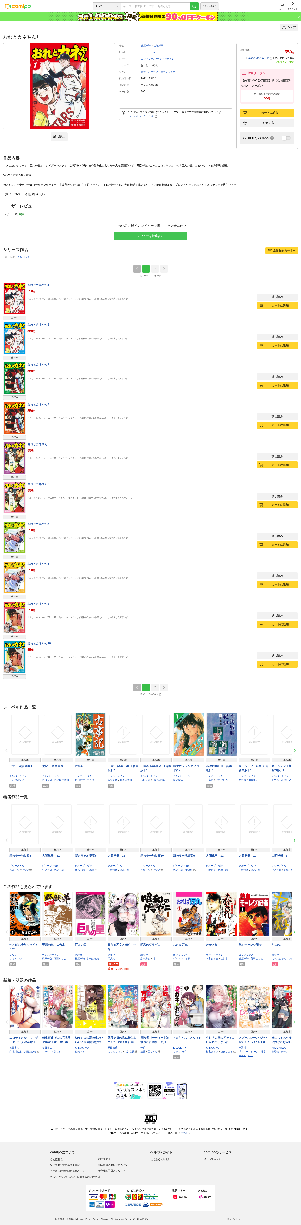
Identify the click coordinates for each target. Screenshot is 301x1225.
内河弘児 (130, 1051)
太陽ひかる (30, 1051)
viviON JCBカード (258, 58)
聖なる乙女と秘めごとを (122, 947)
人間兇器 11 (215, 855)
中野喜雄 (47, 869)
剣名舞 (242, 779)
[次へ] (164, 269)
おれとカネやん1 (38, 284)
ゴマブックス (246, 954)
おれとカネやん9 (38, 603)
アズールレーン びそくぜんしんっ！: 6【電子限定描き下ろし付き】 (253, 1040)
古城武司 (159, 45)
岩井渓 (90, 779)
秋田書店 (14, 1047)
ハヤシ (46, 1051)
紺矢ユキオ (81, 1051)
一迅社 (144, 1047)
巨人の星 (80, 944)
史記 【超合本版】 (54, 766)
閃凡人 (111, 958)
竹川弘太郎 (126, 779)
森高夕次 (145, 958)
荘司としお (257, 958)
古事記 (79, 766)
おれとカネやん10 (39, 643)
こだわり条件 (209, 6)
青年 (143, 71)
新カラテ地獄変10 (152, 855)
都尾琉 (275, 1051)
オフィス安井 (180, 954)
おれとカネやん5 (38, 444)
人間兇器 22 (116, 855)
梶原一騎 (146, 45)
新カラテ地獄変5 (86, 855)
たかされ (211, 944)
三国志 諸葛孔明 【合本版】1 (155, 768)
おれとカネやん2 (38, 324)
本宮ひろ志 (212, 958)
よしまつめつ (115, 1051)
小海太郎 (57, 1051)
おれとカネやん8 (38, 563)
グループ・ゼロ (18, 865)
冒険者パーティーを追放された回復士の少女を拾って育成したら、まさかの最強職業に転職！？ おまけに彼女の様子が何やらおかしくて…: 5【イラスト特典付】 (155, 1040)
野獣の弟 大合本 (53, 944)
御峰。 (285, 1051)
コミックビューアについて (141, 116)
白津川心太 (15, 1051)
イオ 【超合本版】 (21, 766)
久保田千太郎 (61, 779)
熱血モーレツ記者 (250, 944)
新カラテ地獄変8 (20, 855)
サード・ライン (214, 954)
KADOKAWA (82, 1047)
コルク (13, 954)
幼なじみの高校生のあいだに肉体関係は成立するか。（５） (89, 1040)
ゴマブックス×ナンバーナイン (157, 58)
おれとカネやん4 (38, 404)
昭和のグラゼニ (150, 944)
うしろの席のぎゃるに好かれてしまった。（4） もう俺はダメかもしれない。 (221, 1040)
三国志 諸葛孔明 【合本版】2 (123, 768)
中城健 (25, 869)
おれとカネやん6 (38, 484)
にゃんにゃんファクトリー (286, 958)
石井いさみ (60, 958)
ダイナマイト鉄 (181, 958)
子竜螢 (209, 779)
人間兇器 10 (247, 855)
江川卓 (224, 958)
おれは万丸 (180, 944)
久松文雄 (47, 779)
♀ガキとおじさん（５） (188, 1037)
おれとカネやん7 (38, 523)
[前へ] (137, 269)
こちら (185, 1133)
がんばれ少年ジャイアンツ (23, 947)
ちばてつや (15, 958)
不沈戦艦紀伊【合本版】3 (219, 768)
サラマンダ (179, 1051)
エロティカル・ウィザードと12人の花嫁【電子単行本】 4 (23, 1040)
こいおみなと (16, 779)
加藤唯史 (253, 779)
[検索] (194, 6)
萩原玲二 (178, 779)
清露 (142, 1051)
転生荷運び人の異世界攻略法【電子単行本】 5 (57, 1040)
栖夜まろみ (212, 1051)
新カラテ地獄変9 (184, 855)
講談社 (78, 954)
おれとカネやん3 (38, 364)
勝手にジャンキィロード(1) (187, 768)
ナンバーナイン (149, 52)
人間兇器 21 (51, 855)
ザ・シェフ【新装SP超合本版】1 (253, 768)
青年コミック (168, 71)
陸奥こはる (227, 1051)
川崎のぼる (93, 958)
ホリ (250, 1055)
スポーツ (153, 71)
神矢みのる (222, 779)
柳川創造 (80, 779)
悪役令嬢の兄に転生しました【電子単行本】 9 (123, 1040)
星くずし (152, 1051)
